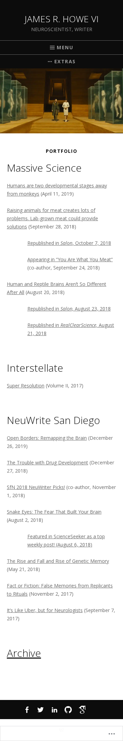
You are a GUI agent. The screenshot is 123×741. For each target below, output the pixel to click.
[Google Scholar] (82, 710)
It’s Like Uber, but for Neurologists (45, 610)
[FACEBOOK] (27, 710)
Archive (24, 653)
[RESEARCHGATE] (96, 710)
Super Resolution (25, 385)
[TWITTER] (41, 710)
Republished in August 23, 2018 (69, 308)
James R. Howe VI (62, 19)
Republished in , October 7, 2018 (69, 243)
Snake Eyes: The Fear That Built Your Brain (54, 511)
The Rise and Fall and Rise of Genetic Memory (58, 561)
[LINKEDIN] (54, 710)
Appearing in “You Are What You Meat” (70, 259)
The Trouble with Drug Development (47, 462)
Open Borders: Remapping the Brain (47, 438)
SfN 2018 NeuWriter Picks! (36, 487)
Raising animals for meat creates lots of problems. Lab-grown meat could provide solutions (52, 218)
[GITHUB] (68, 710)
